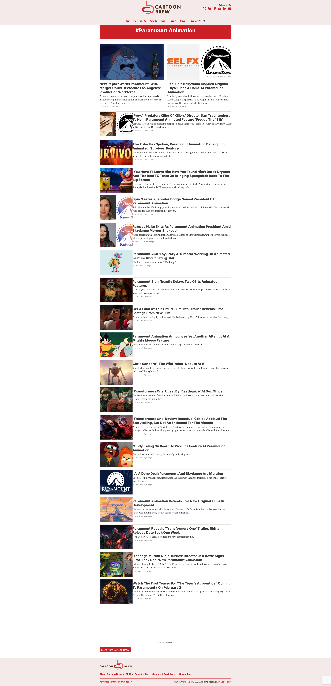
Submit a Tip (141, 674)
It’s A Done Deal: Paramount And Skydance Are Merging (178, 473)
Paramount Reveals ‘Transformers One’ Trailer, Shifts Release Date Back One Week (176, 530)
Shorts (143, 21)
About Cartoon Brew (111, 674)
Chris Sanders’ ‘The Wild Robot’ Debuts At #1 (169, 364)
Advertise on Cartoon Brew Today (116, 682)
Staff (128, 674)
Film (128, 21)
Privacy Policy (224, 682)
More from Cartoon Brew (115, 649)
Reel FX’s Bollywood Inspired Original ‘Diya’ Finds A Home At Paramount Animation (197, 88)
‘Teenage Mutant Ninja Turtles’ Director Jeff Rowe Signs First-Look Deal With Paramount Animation (178, 558)
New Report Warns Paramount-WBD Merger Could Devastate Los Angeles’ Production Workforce (130, 88)
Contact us (185, 674)
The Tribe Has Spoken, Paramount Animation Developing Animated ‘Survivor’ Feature (179, 146)
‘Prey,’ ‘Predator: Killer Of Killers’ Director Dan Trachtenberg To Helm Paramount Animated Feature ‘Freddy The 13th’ (182, 117)
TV (134, 21)
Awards (153, 21)
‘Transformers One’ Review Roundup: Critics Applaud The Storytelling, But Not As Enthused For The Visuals (180, 421)
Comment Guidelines (163, 674)
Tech (163, 21)
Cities (182, 21)
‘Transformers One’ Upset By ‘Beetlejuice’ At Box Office (178, 391)
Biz (172, 21)
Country (194, 21)
